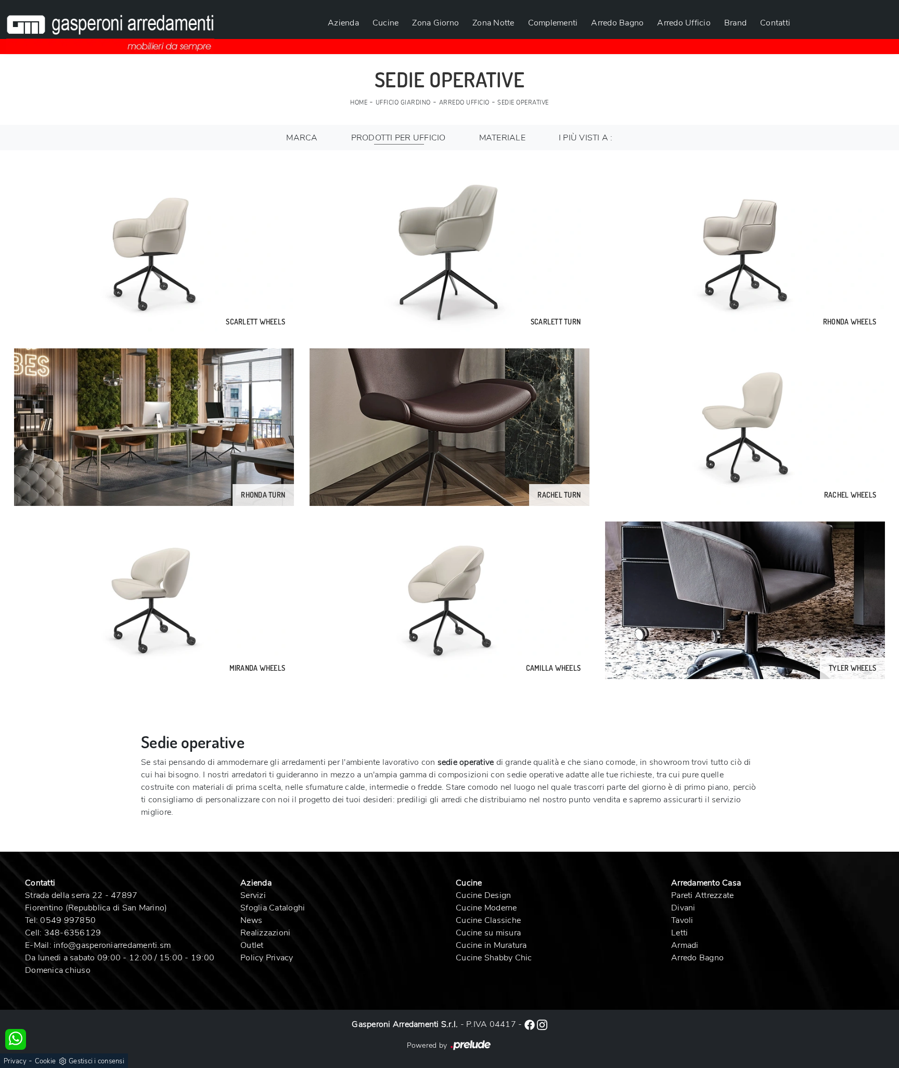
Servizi (253, 895)
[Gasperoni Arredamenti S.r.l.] (110, 27)
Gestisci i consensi (96, 1061)
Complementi (553, 23)
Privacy (15, 1061)
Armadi (685, 945)
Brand (735, 23)
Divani (683, 908)
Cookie (45, 1061)
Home (358, 103)
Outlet (252, 945)
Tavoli (682, 920)
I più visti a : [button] (586, 138)
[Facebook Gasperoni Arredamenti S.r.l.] (530, 1024)
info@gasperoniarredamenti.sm (112, 945)
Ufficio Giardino (403, 103)
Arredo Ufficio (684, 23)
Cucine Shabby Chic (494, 957)
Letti (679, 933)
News (251, 920)
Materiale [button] (502, 138)
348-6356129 (72, 933)
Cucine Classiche (488, 920)
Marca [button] (301, 138)
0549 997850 (68, 920)
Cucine (386, 23)
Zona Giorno (435, 23)
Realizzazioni (265, 933)
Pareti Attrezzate (702, 895)
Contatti (775, 23)
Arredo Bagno (617, 23)
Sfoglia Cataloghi (272, 908)
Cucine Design (483, 895)
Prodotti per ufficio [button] (398, 138)
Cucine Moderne (486, 908)
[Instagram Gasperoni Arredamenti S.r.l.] (542, 1024)
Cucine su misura (488, 933)
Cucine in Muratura (491, 945)
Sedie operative (523, 103)
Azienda (343, 23)
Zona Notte (493, 23)
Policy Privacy (266, 957)
